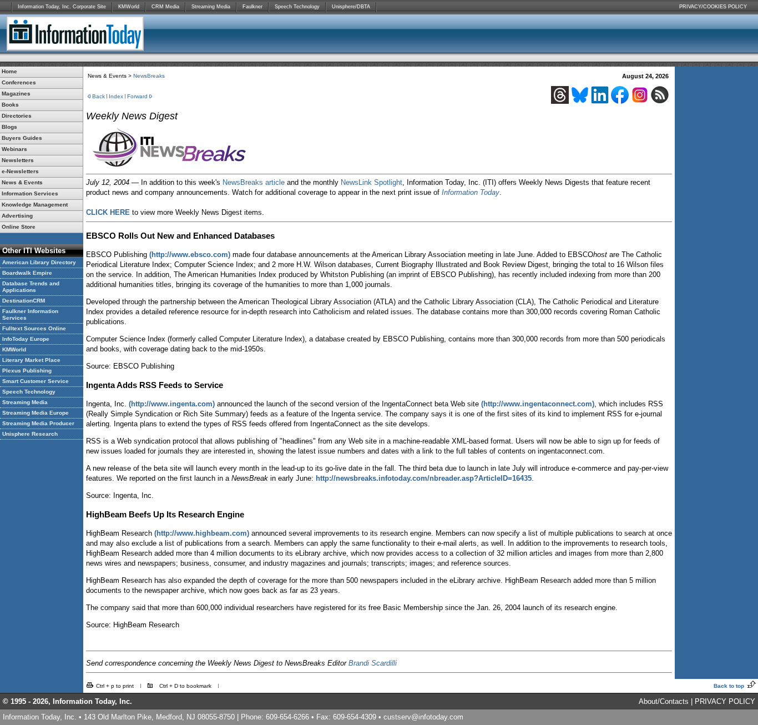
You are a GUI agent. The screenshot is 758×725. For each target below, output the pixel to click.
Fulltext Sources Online (34, 328)
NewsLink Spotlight (371, 182)
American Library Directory (39, 262)
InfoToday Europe (25, 339)
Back (98, 96)
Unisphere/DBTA (351, 6)
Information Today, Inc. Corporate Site (62, 6)
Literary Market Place (31, 360)
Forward (137, 96)
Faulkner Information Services (30, 314)
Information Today (470, 192)
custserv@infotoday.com (423, 717)
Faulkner (252, 6)
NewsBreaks (149, 76)
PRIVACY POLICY (725, 701)
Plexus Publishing (27, 370)
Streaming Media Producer (38, 423)
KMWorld (128, 6)
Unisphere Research (30, 434)
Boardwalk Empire (27, 273)
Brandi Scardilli (372, 663)
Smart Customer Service (35, 381)
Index (116, 96)
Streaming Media (210, 6)
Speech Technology (297, 6)
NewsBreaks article (254, 182)
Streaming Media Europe (35, 413)
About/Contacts (664, 701)
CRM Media (165, 6)
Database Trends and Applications (30, 286)
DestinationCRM (23, 301)
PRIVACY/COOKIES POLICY (713, 6)
